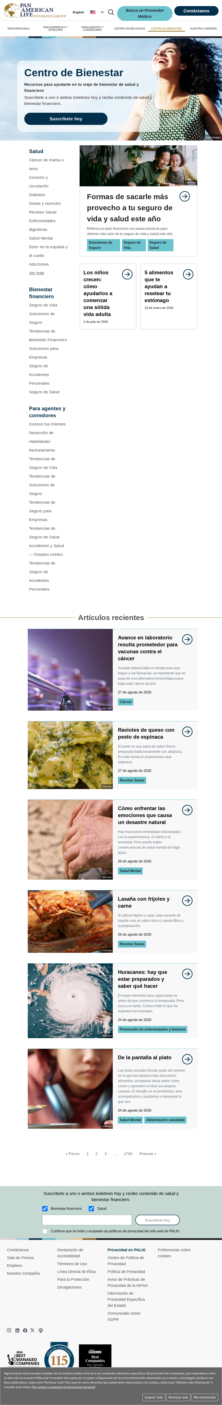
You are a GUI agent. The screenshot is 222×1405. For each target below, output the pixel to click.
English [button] (78, 12)
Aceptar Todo (154, 1397)
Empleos (14, 1265)
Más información (205, 1397)
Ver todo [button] (36, 273)
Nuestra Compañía (23, 1273)
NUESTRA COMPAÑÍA (203, 28)
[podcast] (40, 1330)
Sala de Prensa (20, 1258)
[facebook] (25, 1330)
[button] (97, 12)
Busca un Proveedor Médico (145, 13)
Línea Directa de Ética (76, 1271)
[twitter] (33, 1330)
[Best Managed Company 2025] (25, 1363)
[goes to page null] (182, 196)
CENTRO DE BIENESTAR (166, 28)
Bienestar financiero (66, 1208)
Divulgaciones (69, 1287)
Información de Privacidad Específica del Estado (126, 1299)
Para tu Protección (73, 1279)
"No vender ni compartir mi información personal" (64, 1387)
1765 (128, 1154)
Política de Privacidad (126, 1271)
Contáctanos (196, 10)
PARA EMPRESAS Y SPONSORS (55, 28)
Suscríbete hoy (66, 118)
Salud (101, 1208)
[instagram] (9, 1330)
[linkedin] (17, 1330)
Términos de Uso (72, 1264)
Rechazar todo (178, 1397)
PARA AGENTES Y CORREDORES (92, 28)
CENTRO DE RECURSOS (129, 28)
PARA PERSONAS (18, 28)
